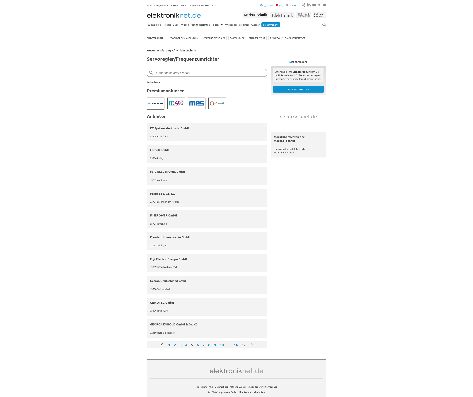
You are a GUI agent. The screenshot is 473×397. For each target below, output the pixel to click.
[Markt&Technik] (255, 15)
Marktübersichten (200, 24)
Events (174, 5)
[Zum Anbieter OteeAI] (217, 103)
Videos (185, 24)
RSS (214, 5)
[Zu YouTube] (314, 5)
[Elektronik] (282, 15)
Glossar (255, 24)
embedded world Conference (262, 386)
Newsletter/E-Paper (157, 5)
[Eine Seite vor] (251, 344)
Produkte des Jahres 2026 (184, 38)
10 (222, 345)
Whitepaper (230, 24)
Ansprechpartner (199, 5)
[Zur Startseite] (174, 15)
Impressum (201, 386)
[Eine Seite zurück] (162, 344)
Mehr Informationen (298, 89)
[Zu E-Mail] (324, 5)
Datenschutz (221, 386)
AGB (211, 386)
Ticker (168, 24)
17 (244, 345)
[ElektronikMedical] (319, 15)
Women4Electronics (214, 38)
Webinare (244, 24)
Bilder (176, 24)
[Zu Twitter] (319, 5)
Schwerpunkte (155, 38)
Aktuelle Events (238, 386)
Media (184, 5)
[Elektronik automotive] (303, 15)
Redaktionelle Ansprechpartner (287, 38)
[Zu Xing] (303, 5)
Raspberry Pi (237, 38)
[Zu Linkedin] (309, 4)
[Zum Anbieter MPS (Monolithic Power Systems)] (196, 103)
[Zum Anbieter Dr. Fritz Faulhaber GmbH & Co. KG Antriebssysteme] (155, 103)
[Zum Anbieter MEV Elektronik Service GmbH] (176, 103)
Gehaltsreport (257, 38)
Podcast (216, 24)
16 (236, 345)
